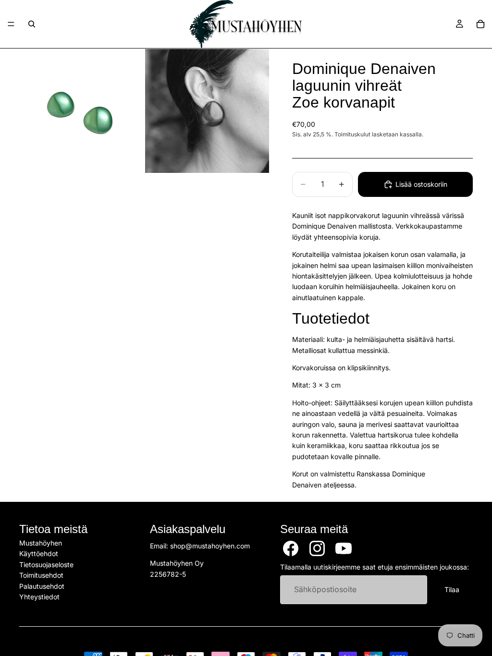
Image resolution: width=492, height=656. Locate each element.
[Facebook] (290, 548)
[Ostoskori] (480, 24)
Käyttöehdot (38, 553)
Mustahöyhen (40, 543)
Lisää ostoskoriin (421, 184)
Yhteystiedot (39, 597)
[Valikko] (11, 24)
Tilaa (451, 589)
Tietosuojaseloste (46, 564)
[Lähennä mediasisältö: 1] (81, 111)
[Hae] (31, 24)
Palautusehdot (41, 586)
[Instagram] (317, 548)
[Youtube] (343, 548)
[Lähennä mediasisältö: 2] (207, 111)
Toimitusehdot (41, 575)
